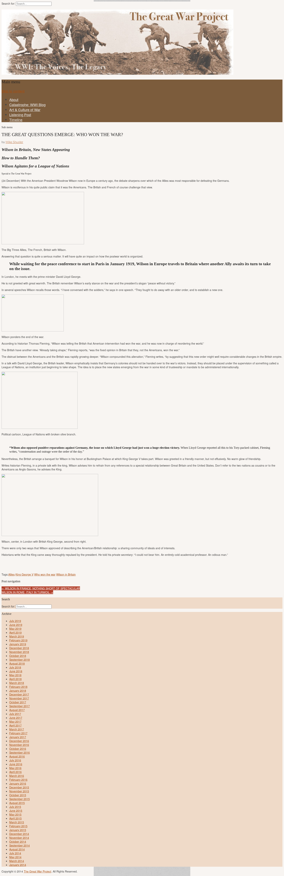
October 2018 (17, 656)
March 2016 (16, 776)
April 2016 (15, 772)
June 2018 (15, 671)
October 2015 (17, 795)
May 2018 (15, 675)
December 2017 (19, 694)
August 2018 (17, 663)
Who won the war (44, 574)
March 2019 (16, 636)
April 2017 (15, 725)
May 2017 (15, 721)
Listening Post (20, 114)
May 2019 (15, 629)
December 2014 (19, 834)
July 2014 (15, 853)
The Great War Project (37, 871)
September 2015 (19, 799)
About (13, 99)
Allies (11, 574)
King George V (24, 574)
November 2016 (19, 745)
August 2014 (17, 849)
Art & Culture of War (24, 109)
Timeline (15, 119)
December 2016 (19, 741)
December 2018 (19, 648)
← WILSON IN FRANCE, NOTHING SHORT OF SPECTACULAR (41, 588)
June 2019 (15, 625)
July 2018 (15, 667)
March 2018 (16, 683)
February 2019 (18, 640)
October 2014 (17, 841)
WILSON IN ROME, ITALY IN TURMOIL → (27, 592)
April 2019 (15, 632)
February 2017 (18, 733)
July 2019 (15, 621)
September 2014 (19, 845)
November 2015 (19, 791)
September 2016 (19, 752)
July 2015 (15, 807)
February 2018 (18, 687)
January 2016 (17, 783)
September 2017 (19, 706)
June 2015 (15, 811)
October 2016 (17, 749)
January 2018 (17, 690)
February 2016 (18, 780)
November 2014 (19, 838)
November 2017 (19, 698)
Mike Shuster (14, 142)
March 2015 (16, 822)
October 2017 (17, 702)
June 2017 (15, 718)
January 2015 (17, 830)
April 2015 (15, 818)
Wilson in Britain (66, 574)
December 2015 (19, 787)
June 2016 (15, 764)
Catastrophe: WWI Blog (27, 104)
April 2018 (15, 679)
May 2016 (15, 768)
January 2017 (17, 737)
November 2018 (19, 652)
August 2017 (17, 710)
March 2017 (16, 729)
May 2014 (15, 857)
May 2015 (15, 814)
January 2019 (17, 644)
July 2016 (15, 760)
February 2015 (18, 826)
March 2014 (16, 861)
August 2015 (17, 803)
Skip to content (13, 91)
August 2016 (17, 756)
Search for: (8, 3)
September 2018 (19, 660)
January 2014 (17, 865)
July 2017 (15, 714)
